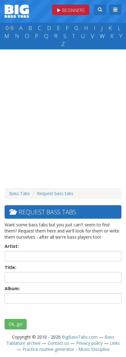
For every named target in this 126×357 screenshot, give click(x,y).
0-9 (9, 28)
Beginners (73, 10)
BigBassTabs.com (80, 337)
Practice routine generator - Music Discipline (66, 349)
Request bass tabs (55, 193)
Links (115, 343)
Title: (10, 267)
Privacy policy (89, 343)
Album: (12, 288)
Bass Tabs (19, 193)
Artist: (12, 246)
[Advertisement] (63, 117)
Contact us (58, 343)
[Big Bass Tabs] (17, 10)
